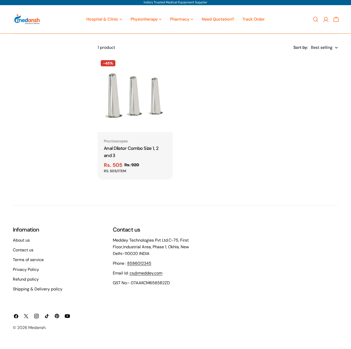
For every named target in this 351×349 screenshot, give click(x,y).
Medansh (36, 327)
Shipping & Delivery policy (37, 289)
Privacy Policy (26, 269)
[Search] (315, 19)
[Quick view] (165, 68)
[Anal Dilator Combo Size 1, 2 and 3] (135, 94)
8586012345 (139, 263)
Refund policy (26, 279)
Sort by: (300, 47)
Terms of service (28, 259)
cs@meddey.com (146, 273)
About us (21, 240)
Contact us (23, 250)
